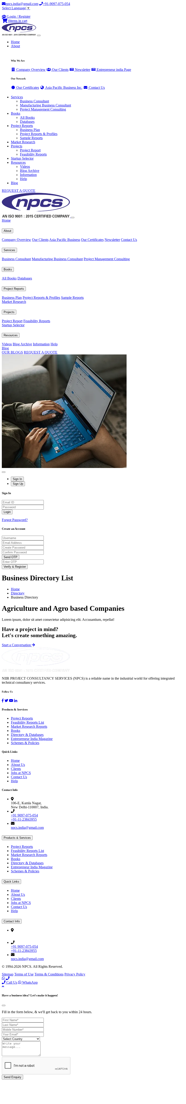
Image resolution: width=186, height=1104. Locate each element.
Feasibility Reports (33, 154)
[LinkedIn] (15, 701)
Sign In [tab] (17, 479)
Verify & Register (15, 566)
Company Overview (30, 70)
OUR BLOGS (12, 352)
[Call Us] (8, 978)
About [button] (15, 46)
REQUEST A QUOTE (18, 191)
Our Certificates (27, 87)
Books (8, 269)
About (7, 231)
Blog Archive (29, 171)
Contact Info (12, 921)
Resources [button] (18, 162)
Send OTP (10, 557)
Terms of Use (24, 974)
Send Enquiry (12, 1077)
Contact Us (96, 87)
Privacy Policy (74, 974)
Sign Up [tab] (18, 483)
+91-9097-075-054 (56, 4)
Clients (16, 769)
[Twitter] (6, 701)
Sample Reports (31, 138)
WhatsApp (29, 982)
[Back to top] (3, 986)
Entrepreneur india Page (113, 70)
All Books (27, 117)
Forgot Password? (15, 520)
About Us (18, 765)
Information (28, 175)
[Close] (72, 217)
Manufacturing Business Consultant (45, 105)
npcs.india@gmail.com (21, 4)
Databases (27, 122)
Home (15, 42)
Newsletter (82, 70)
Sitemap (7, 974)
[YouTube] (11, 701)
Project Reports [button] (22, 126)
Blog (14, 183)
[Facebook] (3, 701)
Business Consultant (34, 101)
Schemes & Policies (25, 743)
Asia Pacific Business (64, 240)
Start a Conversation (17, 645)
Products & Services (17, 837)
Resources (11, 335)
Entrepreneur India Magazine (32, 739)
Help (23, 179)
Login (7, 512)
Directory (17, 593)
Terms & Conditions (49, 974)
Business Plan (30, 130)
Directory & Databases (27, 735)
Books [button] (15, 113)
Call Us (11, 982)
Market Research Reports (29, 726)
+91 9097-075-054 (24, 815)
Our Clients (60, 70)
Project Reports (14, 288)
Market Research (23, 142)
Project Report (30, 150)
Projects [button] (16, 146)
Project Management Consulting (43, 109)
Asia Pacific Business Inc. (63, 87)
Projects (9, 312)
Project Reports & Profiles (38, 134)
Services (9, 250)
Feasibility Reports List (27, 722)
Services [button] (17, 97)
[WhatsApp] (4, 978)
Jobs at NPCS (21, 773)
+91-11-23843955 (24, 819)
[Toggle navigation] (39, 35)
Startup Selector (22, 158)
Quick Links (11, 881)
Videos (25, 166)
